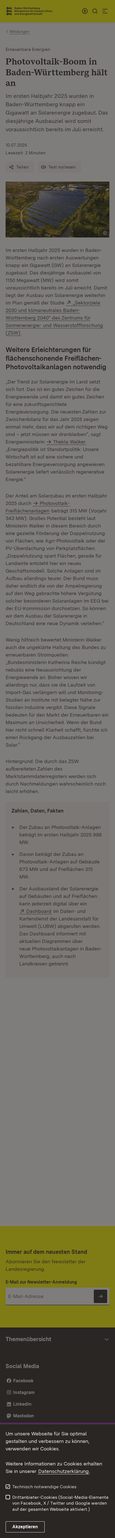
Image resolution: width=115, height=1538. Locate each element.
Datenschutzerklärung (63, 1471)
